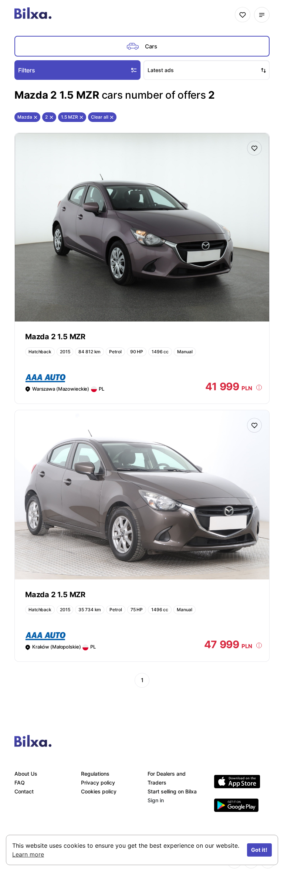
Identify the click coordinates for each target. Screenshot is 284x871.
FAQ (19, 782)
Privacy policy (98, 782)
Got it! (259, 850)
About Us (25, 773)
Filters (26, 70)
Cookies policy (98, 791)
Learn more (28, 854)
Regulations (95, 773)
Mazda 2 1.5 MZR (55, 336)
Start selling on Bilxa (172, 791)
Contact (24, 791)
